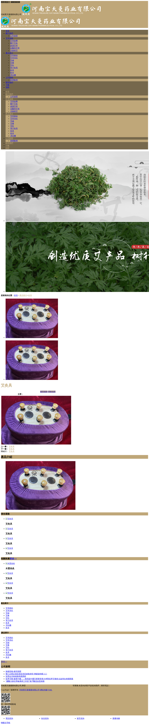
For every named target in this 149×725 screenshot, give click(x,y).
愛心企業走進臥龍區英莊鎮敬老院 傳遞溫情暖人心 (26, 674)
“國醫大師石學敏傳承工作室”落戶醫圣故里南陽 (25, 681)
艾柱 (12, 65)
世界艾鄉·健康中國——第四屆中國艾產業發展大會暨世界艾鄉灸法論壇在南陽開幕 (39, 679)
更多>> (13, 558)
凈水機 (13, 75)
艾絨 (12, 60)
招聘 (7, 87)
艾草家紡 (14, 55)
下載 (7, 85)
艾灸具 (11, 446)
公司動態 (9, 78)
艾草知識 (9, 38)
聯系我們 (9, 82)
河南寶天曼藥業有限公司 (29, 690)
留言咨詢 (44, 392)
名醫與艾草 (15, 48)
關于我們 (9, 33)
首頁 (7, 31)
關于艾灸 (14, 43)
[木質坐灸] (10, 563)
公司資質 (14, 36)
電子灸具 (14, 68)
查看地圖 (116, 718)
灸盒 (12, 73)
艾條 (12, 63)
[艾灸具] (9, 519)
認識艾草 (14, 46)
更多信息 (52, 392)
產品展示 (9, 53)
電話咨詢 (9, 718)
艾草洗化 (14, 58)
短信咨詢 (45, 718)
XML (50, 690)
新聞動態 (14, 80)
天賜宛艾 (14, 51)
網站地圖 (44, 690)
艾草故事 (14, 41)
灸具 (12, 70)
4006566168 (115, 686)
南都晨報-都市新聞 (13, 671)
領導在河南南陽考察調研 (16, 676)
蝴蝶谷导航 (5, 723)
